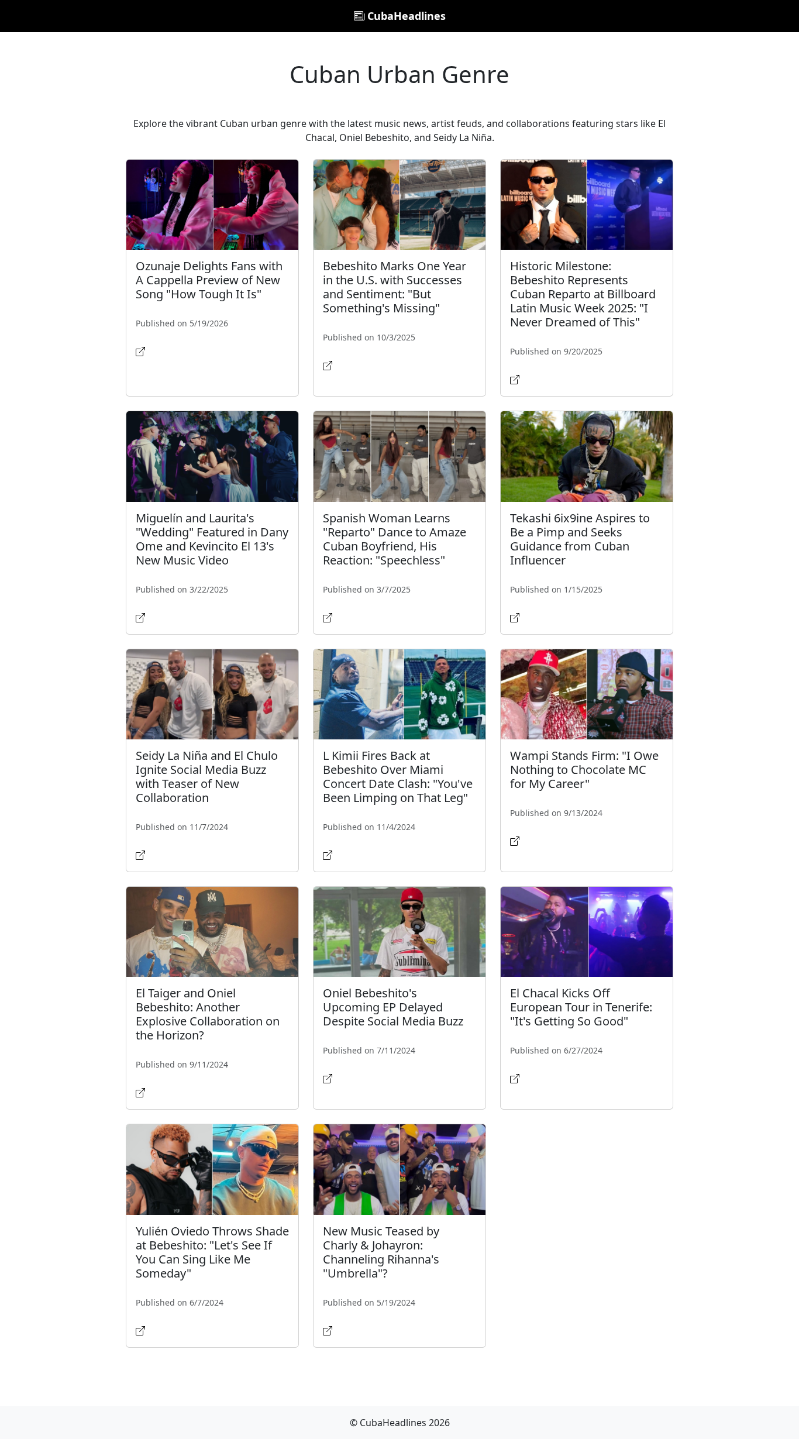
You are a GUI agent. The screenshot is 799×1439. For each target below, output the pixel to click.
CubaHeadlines (405, 16)
